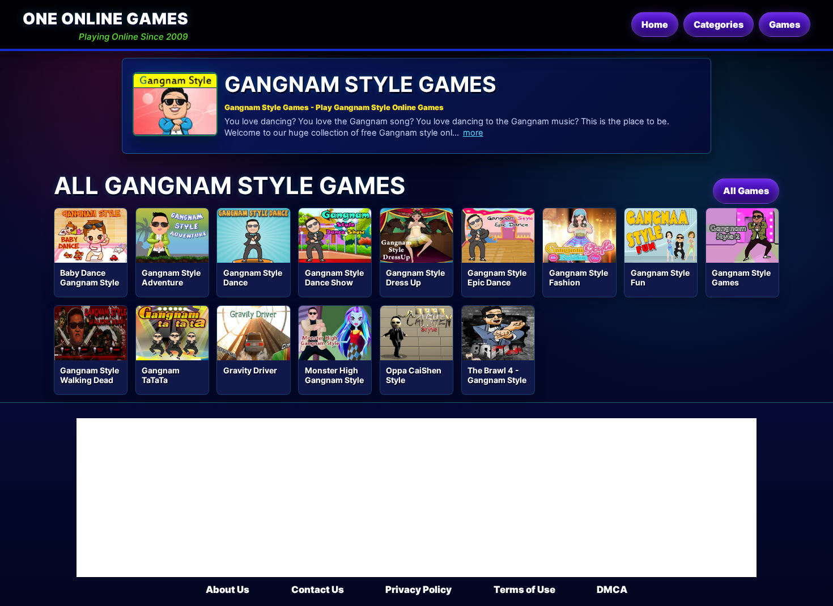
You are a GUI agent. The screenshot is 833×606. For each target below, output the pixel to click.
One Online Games (105, 18)
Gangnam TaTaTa (161, 375)
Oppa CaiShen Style (413, 375)
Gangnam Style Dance (252, 277)
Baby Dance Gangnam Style (89, 277)
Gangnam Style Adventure (171, 277)
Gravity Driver (250, 370)
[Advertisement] (416, 497)
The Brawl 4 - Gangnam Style (497, 375)
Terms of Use (524, 589)
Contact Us (317, 589)
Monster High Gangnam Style (334, 375)
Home (654, 24)
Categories (718, 24)
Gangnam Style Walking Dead (89, 375)
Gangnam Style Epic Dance (497, 277)
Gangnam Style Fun (660, 277)
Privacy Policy (418, 589)
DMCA (612, 589)
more (473, 133)
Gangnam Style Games (741, 277)
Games (784, 24)
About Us (227, 589)
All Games (746, 190)
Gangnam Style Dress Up (415, 277)
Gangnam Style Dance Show (334, 277)
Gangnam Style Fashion (578, 277)
